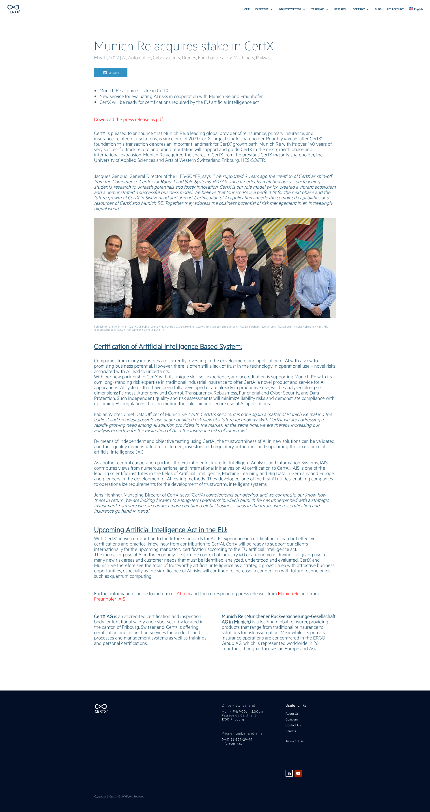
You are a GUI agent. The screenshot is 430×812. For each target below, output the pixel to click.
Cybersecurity (166, 57)
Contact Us (293, 725)
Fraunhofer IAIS (109, 598)
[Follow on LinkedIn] (289, 773)
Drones (189, 57)
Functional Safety (215, 57)
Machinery (244, 57)
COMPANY (359, 9)
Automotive (139, 57)
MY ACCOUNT (395, 9)
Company (292, 719)
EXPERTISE (262, 9)
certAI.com (179, 593)
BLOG (378, 9)
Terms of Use (294, 741)
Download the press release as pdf (128, 119)
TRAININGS (317, 9)
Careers (291, 731)
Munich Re (289, 593)
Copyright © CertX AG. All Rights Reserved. (119, 796)
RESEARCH (340, 9)
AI (124, 57)
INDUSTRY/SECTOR (290, 9)
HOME (246, 9)
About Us (292, 713)
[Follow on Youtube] (298, 773)
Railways (264, 57)
